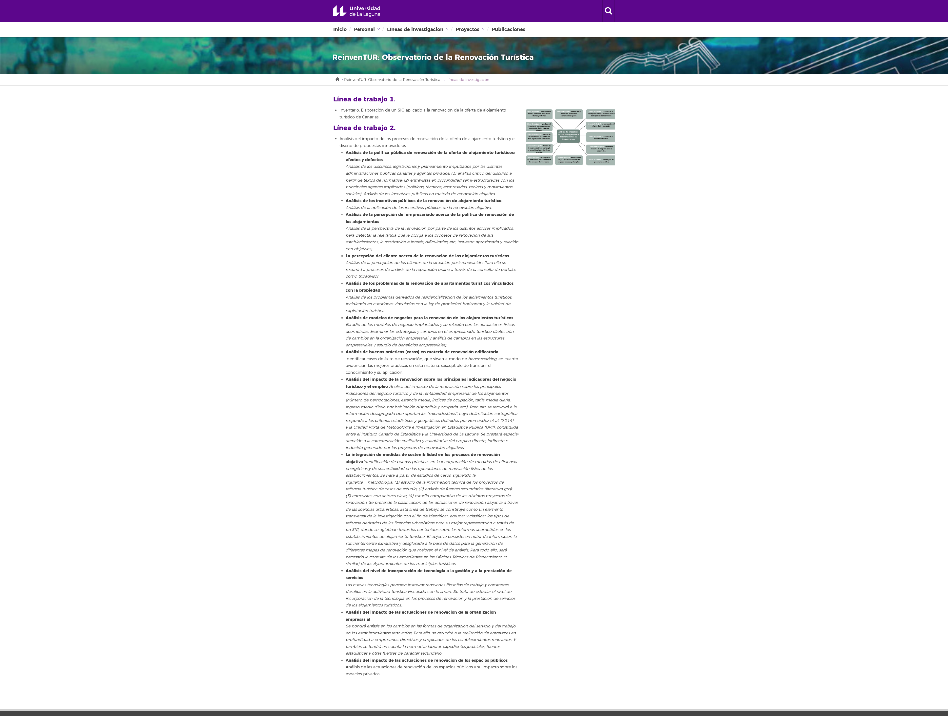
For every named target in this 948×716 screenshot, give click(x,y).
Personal (364, 29)
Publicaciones (508, 29)
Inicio (340, 29)
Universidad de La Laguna (356, 11)
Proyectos (467, 29)
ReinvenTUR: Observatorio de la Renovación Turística (392, 79)
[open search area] (608, 11)
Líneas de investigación (415, 29)
